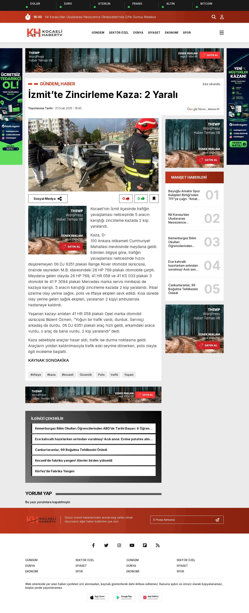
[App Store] (98, 597)
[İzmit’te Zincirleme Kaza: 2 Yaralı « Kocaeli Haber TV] (44, 32)
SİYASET (154, 32)
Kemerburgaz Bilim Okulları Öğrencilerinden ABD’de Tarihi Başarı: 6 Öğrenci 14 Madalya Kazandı (93, 428)
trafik (114, 374)
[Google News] (203, 109)
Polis (101, 374)
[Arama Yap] (212, 17)
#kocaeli (68, 374)
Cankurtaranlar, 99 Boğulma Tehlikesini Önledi (71, 450)
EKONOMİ (171, 32)
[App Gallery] (151, 597)
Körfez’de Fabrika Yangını (54, 471)
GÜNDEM (98, 32)
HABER (68, 83)
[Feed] (157, 545)
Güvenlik (86, 374)
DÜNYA (138, 32)
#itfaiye (36, 374)
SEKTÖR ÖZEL (119, 32)
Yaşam (128, 374)
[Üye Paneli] (220, 17)
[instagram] (119, 545)
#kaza (51, 374)
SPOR (187, 32)
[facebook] (93, 545)
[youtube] (132, 545)
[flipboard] (145, 545)
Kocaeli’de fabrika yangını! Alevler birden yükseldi (73, 460)
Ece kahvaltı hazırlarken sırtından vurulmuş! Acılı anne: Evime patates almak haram (94, 439)
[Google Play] (124, 597)
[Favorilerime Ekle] (154, 198)
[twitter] (106, 545)
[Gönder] (219, 520)
